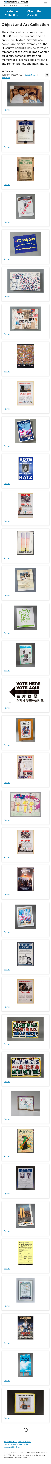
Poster (7, 110)
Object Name (30, 75)
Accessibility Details (13, 1447)
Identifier (6, 78)
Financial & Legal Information (17, 1441)
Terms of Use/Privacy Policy (16, 1444)
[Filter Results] (47, 75)
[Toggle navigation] (45, 3)
